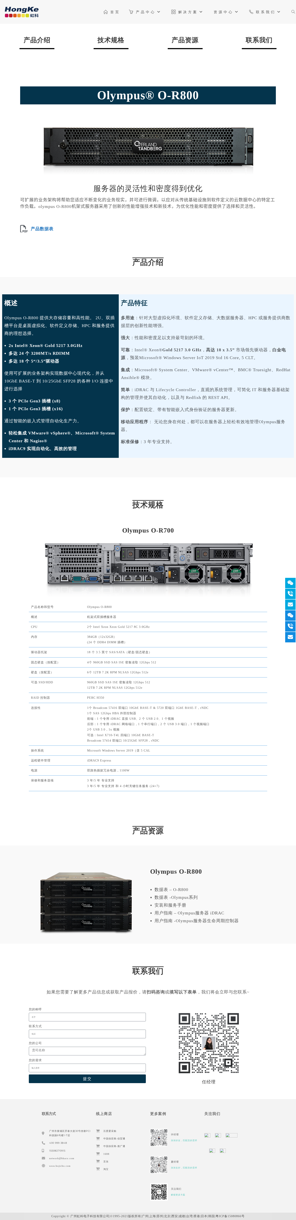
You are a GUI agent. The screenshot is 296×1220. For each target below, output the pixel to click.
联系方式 (35, 1026)
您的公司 (35, 1043)
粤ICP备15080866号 (230, 1216)
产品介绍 (37, 40)
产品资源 (185, 40)
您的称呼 (35, 1009)
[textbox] (148, 203)
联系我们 (259, 40)
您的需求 (35, 1060)
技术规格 (111, 40)
